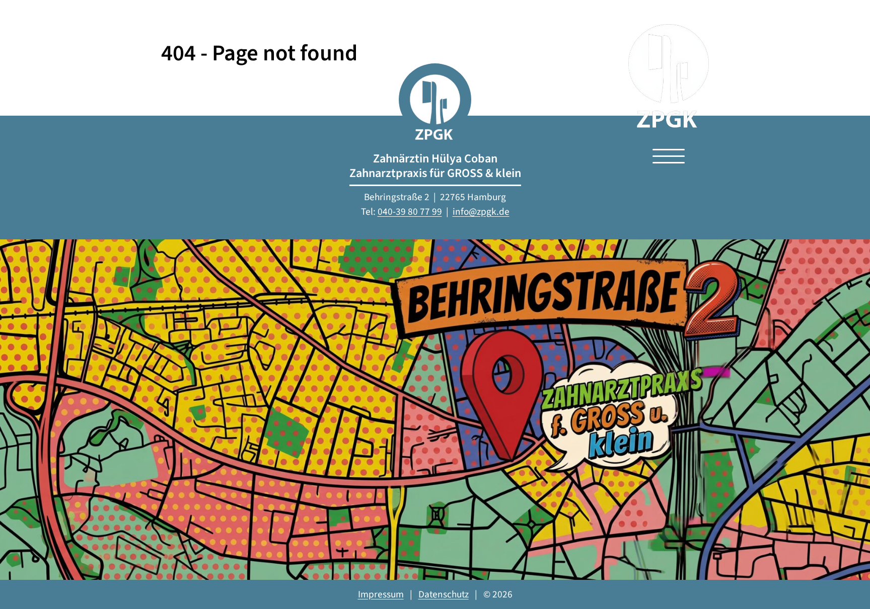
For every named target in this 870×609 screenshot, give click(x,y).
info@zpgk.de (481, 212)
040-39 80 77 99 (410, 212)
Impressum (381, 594)
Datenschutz (443, 594)
